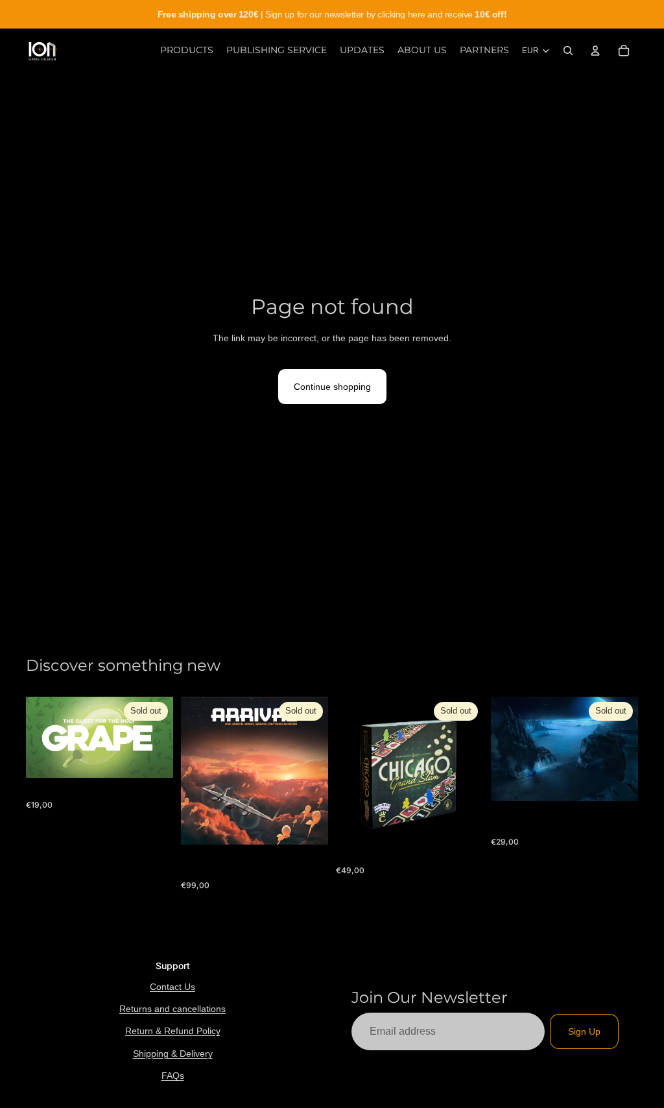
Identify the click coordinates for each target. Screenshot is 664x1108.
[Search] (568, 50)
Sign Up (584, 1031)
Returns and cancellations (172, 1009)
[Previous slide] (350, 770)
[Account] (595, 50)
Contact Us (172, 987)
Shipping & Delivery (173, 1053)
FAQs (172, 1075)
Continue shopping (332, 386)
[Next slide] (469, 770)
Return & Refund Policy (172, 1031)
